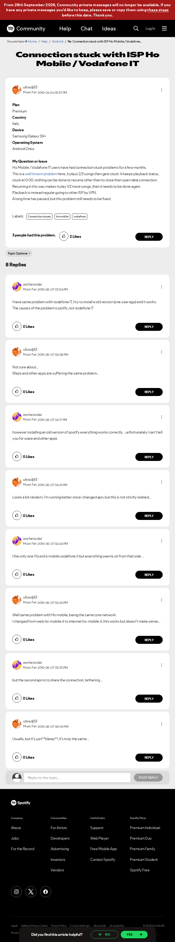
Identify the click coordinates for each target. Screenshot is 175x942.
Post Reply (148, 777)
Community (30, 28)
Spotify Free (139, 869)
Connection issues (39, 216)
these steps (158, 9)
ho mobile (62, 216)
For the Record (22, 848)
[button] (161, 89)
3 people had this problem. (34, 235)
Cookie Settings (80, 926)
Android (57, 41)
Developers (60, 838)
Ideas (109, 28)
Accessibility (117, 926)
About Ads (99, 926)
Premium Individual (145, 827)
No (107, 934)
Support (96, 827)
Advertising (60, 848)
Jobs (15, 838)
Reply (149, 237)
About (16, 827)
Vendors (57, 869)
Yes (129, 934)
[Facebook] (45, 891)
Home (32, 41)
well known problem (41, 173)
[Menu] (164, 28)
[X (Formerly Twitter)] (31, 891)
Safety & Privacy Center (34, 926)
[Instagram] (16, 891)
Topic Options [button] (18, 253)
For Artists (59, 827)
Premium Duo (141, 838)
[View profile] (16, 89)
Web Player (99, 838)
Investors (58, 859)
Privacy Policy (58, 926)
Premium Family (142, 848)
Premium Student (144, 859)
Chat (87, 28)
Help (65, 28)
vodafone (80, 216)
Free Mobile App (103, 848)
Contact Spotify (102, 859)
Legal (14, 926)
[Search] (136, 29)
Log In (150, 28)
